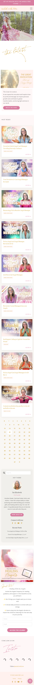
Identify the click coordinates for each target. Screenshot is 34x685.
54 (29, 451)
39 (14, 443)
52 (19, 451)
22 (19, 432)
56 (9, 454)
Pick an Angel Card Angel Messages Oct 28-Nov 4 (16, 373)
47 (24, 447)
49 (4, 451)
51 (14, 451)
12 (28, 425)
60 (29, 454)
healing (6, 344)
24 (29, 432)
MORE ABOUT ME (17, 514)
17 (24, 428)
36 (29, 440)
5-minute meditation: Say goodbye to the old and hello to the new (16, 407)
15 (14, 428)
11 (23, 425)
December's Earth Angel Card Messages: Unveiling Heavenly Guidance (15, 147)
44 (9, 447)
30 (29, 436)
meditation (7, 411)
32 (9, 440)
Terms (14, 678)
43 (4, 447)
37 (4, 443)
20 (9, 432)
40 (19, 443)
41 (24, 443)
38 (9, 443)
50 (9, 451)
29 (24, 436)
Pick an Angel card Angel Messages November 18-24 (13, 242)
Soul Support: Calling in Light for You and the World (16, 340)
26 (9, 436)
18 (29, 428)
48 (29, 447)
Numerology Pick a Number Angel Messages (16, 210)
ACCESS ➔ (28, 154)
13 (4, 428)
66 (29, 458)
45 (14, 447)
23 (24, 432)
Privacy (19, 678)
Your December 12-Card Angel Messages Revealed (15, 180)
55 (4, 454)
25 (4, 436)
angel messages (8, 151)
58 (19, 454)
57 (14, 454)
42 (29, 443)
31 (4, 440)
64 (19, 458)
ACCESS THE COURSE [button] (17, 630)
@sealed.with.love (19, 666)
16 (19, 428)
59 (24, 454)
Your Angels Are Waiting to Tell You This (17, 531)
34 (19, 440)
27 (14, 436)
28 (19, 436)
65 (24, 458)
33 (14, 440)
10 (18, 425)
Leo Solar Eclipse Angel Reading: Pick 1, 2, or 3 (17, 537)
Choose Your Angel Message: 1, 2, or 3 (17, 534)
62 (9, 458)
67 (14, 462)
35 (24, 440)
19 (4, 432)
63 (14, 458)
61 (4, 458)
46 (19, 447)
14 (9, 428)
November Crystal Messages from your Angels (15, 307)
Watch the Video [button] (11, 107)
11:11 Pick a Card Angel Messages (12, 275)
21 (14, 432)
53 (24, 451)
